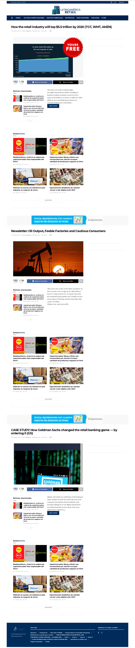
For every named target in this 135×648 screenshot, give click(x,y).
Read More (53, 106)
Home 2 (74, 637)
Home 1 (67, 637)
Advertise (33, 632)
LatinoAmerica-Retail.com (78, 639)
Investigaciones (83, 18)
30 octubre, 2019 (16, 31)
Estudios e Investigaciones (34, 18)
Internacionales (20, 153)
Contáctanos (43, 632)
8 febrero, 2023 (28, 116)
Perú (52, 153)
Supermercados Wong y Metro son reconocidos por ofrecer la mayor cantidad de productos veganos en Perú (34, 110)
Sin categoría (27, 31)
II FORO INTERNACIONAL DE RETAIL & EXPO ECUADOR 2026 (49, 639)
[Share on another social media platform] (81, 82)
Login (122, 2)
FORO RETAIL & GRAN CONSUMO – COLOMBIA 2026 (45, 637)
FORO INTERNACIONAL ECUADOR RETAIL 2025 (70, 635)
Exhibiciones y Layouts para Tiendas (41, 635)
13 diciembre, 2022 (56, 192)
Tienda (47, 641)
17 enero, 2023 (18, 192)
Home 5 (90, 637)
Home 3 (82, 637)
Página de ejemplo (36, 641)
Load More (48, 200)
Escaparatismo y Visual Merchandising (77, 632)
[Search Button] (111, 2)
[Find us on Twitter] (117, 2)
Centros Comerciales (54, 18)
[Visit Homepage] (66, 9)
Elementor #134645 (56, 632)
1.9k (37, 102)
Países (18, 18)
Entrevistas (69, 18)
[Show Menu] (12, 18)
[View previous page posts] (27, 120)
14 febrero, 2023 (29, 102)
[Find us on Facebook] (98, 633)
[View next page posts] (30, 120)
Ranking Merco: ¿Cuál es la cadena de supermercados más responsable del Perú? (34, 98)
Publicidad (95, 18)
